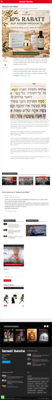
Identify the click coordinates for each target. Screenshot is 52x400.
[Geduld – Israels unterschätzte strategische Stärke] (29, 363)
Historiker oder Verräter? (12, 386)
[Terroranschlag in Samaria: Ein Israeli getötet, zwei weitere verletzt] (4, 376)
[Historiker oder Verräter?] (4, 386)
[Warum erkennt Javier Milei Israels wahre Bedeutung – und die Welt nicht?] (29, 359)
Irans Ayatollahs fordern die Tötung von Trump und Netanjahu (40, 356)
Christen (29, 376)
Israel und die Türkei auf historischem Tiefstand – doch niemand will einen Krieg (14, 226)
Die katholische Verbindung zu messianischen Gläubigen (38, 379)
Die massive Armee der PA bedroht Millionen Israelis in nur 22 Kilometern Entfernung (15, 382)
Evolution (36, 388)
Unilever (38, 386)
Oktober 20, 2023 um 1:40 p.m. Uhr (12, 197)
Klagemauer (40, 390)
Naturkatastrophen (32, 390)
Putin (42, 386)
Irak (47, 381)
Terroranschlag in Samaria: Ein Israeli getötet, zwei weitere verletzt (15, 377)
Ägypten (43, 381)
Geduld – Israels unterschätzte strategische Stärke (39, 365)
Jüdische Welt (9, 177)
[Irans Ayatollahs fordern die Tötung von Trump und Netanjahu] (29, 354)
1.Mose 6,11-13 (24, 75)
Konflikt (36, 229)
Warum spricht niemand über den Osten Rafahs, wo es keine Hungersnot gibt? (26, 181)
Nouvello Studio (18, 398)
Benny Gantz (30, 383)
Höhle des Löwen (31, 392)
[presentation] (43, 224)
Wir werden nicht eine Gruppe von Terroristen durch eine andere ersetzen (43, 180)
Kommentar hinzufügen (5, 60)
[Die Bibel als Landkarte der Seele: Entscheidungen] (5, 236)
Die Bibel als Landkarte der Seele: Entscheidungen (15, 237)
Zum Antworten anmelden (10, 211)
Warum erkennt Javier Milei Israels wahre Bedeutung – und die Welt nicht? (40, 360)
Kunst (45, 383)
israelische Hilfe (31, 386)
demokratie (39, 392)
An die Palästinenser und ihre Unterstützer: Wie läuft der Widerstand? (14, 232)
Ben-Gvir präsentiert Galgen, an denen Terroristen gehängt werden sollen (36, 232)
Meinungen (10, 223)
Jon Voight (30, 388)
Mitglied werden (6, 362)
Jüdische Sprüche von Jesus (34, 381)
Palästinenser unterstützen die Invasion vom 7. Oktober (9, 181)
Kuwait (46, 386)
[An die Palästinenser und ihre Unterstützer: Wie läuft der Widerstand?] (5, 230)
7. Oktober (45, 151)
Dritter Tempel (42, 388)
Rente (45, 392)
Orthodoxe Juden (38, 383)
